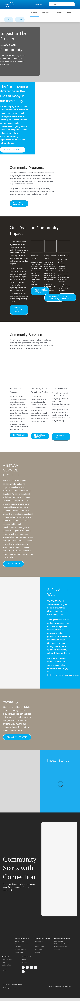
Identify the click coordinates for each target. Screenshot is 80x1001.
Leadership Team (6, 965)
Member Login (19, 952)
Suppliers (57, 949)
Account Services (19, 941)
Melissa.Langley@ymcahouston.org (63, 675)
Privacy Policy (66, 986)
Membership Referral (20, 949)
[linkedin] (23, 971)
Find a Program (39, 941)
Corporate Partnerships (60, 946)
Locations (4, 968)
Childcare (37, 952)
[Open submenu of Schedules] (50, 13)
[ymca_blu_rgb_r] (7, 11)
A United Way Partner (55, 986)
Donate (24, 959)
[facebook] (23, 967)
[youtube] (35, 967)
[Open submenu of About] (72, 13)
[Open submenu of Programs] (38, 13)
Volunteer (24, 962)
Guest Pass (18, 946)
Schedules (37, 944)
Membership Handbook (21, 944)
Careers (4, 962)
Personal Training (39, 946)
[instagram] (31, 967)
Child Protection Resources (61, 944)
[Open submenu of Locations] (63, 13)
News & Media (58, 941)
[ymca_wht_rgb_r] (7, 938)
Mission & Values (7, 959)
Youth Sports (38, 949)
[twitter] (27, 967)
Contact (4, 970)
